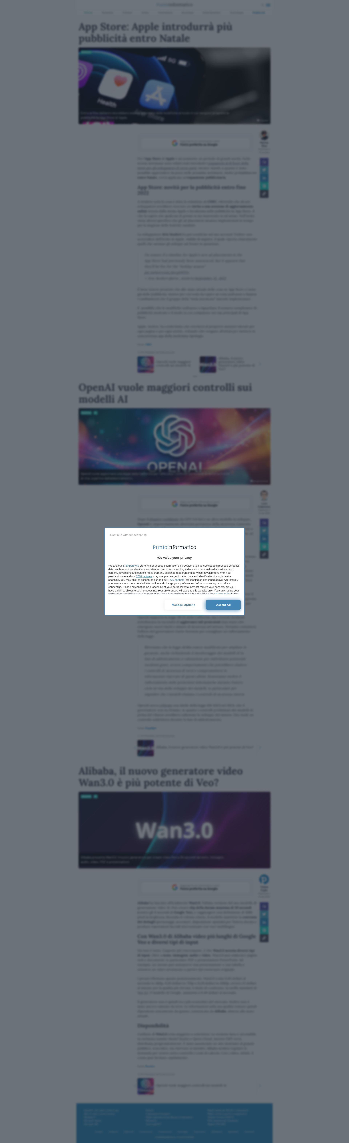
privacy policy (222, 593)
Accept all (223, 604)
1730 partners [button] (131, 565)
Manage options (183, 604)
